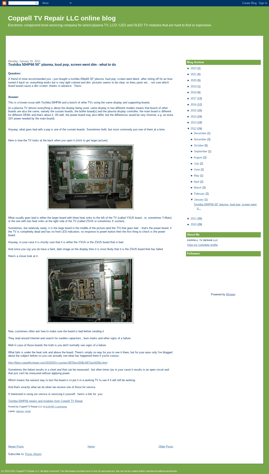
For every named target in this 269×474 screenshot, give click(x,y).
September (200, 151)
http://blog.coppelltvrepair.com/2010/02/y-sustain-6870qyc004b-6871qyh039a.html (57, 362)
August (198, 157)
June (197, 169)
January (199, 199)
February (199, 193)
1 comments (60, 406)
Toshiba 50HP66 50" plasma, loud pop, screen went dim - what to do (62, 64)
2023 (193, 68)
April (196, 181)
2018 (193, 92)
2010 (193, 224)
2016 (193, 104)
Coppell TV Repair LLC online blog (62, 18)
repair (28, 411)
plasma (20, 411)
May (196, 175)
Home (91, 446)
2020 (193, 80)
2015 (193, 110)
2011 (193, 218)
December (200, 133)
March (198, 187)
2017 (193, 98)
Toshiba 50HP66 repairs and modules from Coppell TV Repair (45, 401)
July (196, 163)
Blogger (230, 294)
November (200, 139)
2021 (193, 74)
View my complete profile (202, 244)
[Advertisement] (134, 45)
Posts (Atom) (33, 454)
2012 (193, 128)
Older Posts (166, 446)
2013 (193, 122)
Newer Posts (16, 446)
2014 (193, 116)
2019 (193, 86)
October (199, 145)
